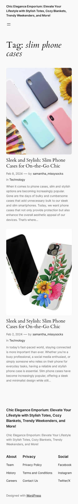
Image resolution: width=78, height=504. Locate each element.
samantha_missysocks (48, 173)
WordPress (33, 495)
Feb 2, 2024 (14, 334)
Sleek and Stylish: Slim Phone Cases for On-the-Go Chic (35, 163)
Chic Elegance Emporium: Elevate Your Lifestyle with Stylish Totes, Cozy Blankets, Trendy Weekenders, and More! (36, 11)
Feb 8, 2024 (14, 173)
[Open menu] (8, 24)
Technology (17, 179)
